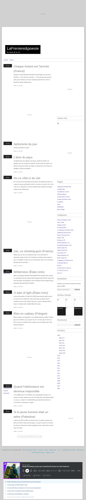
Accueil (6, 60)
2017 (58, 360)
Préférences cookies (50, 452)
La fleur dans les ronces (63, 197)
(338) (60, 237)
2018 (58, 358)
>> (40, 436)
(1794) (64, 220)
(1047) (61, 225)
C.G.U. (59, 450)
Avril (60, 345)
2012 (58, 373)
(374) (63, 235)
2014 (58, 368)
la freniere (10, 450)
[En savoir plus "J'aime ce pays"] (70, 303)
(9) (62, 263)
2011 (58, 376)
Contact (11, 60)
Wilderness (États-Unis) (29, 272)
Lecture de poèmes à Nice (64, 199)
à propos (47, 475)
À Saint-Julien (61, 189)
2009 (58, 381)
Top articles (40, 450)
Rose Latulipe (61, 209)
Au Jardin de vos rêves (63, 192)
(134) (64, 245)
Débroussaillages (61, 194)
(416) (64, 232)
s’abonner (28, 475)
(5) (59, 265)
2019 (58, 355)
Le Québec (60, 202)
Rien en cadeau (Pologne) (30, 313)
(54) (62, 250)
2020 (58, 335)
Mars (60, 348)
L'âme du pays (23, 157)
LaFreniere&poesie (23, 48)
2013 (58, 371)
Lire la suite (18, 85)
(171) (63, 242)
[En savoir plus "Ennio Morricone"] (70, 311)
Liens (58, 204)
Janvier (61, 353)
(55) (62, 248)
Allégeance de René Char (64, 186)
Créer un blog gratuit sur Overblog (30, 450)
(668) (61, 227)
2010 (58, 378)
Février (61, 350)
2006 (58, 388)
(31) (61, 253)
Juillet (60, 338)
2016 (58, 363)
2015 (58, 365)
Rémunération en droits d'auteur (69, 450)
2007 (58, 386)
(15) (62, 258)
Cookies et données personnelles (37, 452)
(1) (59, 273)
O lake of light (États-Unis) (31, 292)
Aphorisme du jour (25, 144)
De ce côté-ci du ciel (27, 178)
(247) (61, 240)
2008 (58, 383)
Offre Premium (80, 450)
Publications (60, 207)
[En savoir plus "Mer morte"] (78, 303)
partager (38, 475)
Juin (60, 340)
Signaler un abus (52, 450)
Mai (60, 343)
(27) (63, 255)
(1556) (60, 222)
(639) (65, 230)
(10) (65, 260)
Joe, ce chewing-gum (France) (33, 251)
